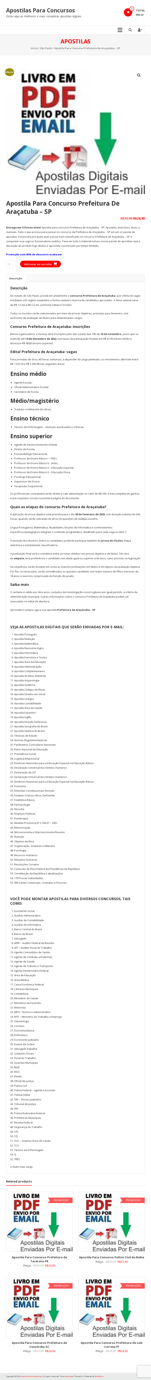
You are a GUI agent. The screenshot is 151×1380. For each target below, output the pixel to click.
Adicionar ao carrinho (38, 264)
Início (34, 48)
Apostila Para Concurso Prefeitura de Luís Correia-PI (112, 1345)
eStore (68, 1376)
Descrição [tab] (15, 278)
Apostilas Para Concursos (40, 10)
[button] (138, 75)
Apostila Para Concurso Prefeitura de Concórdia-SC (39, 1345)
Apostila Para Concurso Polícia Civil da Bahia (111, 1257)
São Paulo (46, 48)
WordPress (99, 1376)
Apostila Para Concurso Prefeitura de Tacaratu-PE (39, 1259)
